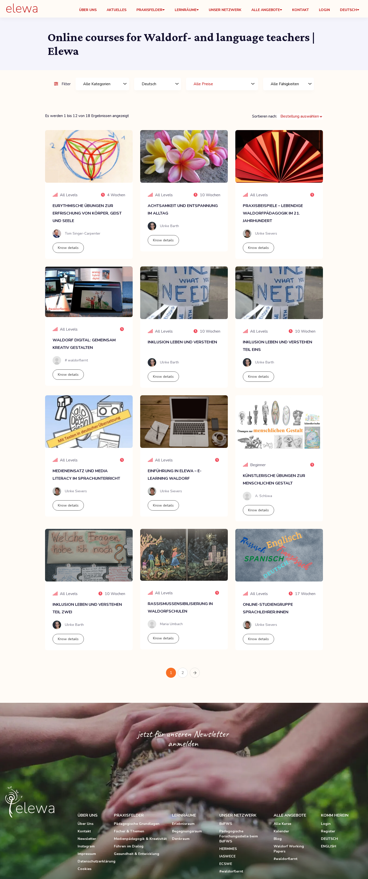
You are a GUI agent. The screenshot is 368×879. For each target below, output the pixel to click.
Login (324, 10)
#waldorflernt (231, 871)
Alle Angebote (265, 10)
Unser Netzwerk (225, 10)
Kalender (281, 831)
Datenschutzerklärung (93, 861)
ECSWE (225, 863)
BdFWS (225, 823)
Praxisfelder (149, 10)
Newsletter (87, 838)
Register (328, 831)
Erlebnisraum (183, 823)
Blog (278, 838)
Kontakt (300, 10)
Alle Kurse (282, 823)
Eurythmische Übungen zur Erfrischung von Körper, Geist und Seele (87, 213)
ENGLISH (328, 846)
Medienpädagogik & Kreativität (140, 838)
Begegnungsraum (187, 831)
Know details (68, 247)
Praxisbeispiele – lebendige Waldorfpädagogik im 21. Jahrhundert (273, 213)
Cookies (84, 868)
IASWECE (227, 856)
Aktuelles (116, 10)
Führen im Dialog (128, 846)
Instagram (86, 846)
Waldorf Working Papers (289, 849)
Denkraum (181, 838)
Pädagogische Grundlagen (136, 823)
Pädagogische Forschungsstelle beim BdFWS (238, 836)
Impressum (87, 853)
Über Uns (88, 10)
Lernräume (186, 10)
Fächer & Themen (129, 831)
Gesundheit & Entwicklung (136, 853)
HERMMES (228, 848)
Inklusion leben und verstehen (182, 342)
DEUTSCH (329, 838)
